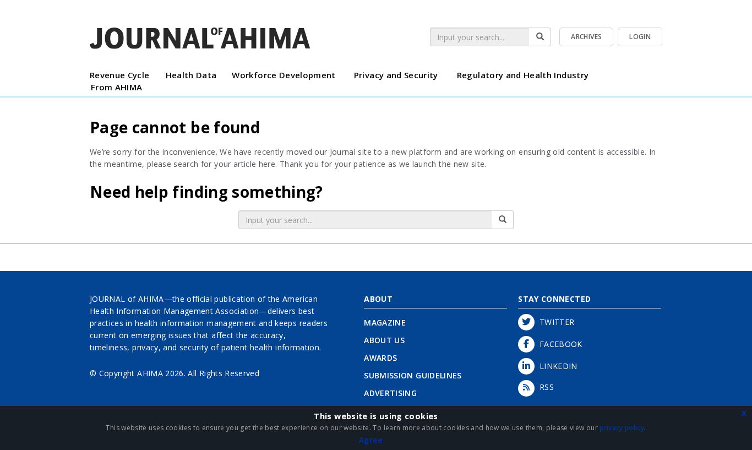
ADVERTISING (390, 393)
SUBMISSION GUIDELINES (412, 375)
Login (640, 36)
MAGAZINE (385, 322)
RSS (544, 387)
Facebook (558, 344)
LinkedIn (556, 366)
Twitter (554, 322)
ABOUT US (384, 340)
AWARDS (380, 358)
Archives (586, 36)
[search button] (540, 37)
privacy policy (622, 427)
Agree (370, 440)
